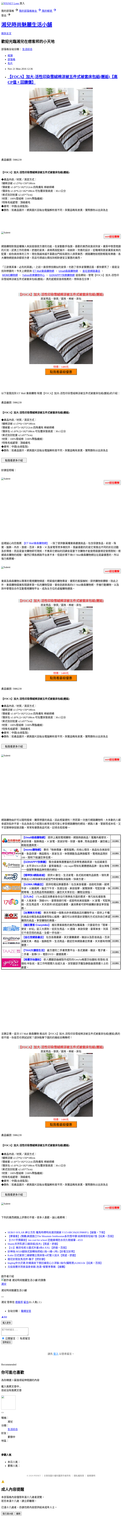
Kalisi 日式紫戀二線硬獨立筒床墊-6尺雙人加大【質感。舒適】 (42, 1255)
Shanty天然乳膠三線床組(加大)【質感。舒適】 (33, 1244)
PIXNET (37, 1475)
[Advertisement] (61, 512)
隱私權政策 (79, 1475)
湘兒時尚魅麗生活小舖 (26, 25)
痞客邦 (19, 1302)
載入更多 (7, 1323)
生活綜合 (27, 49)
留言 (26, 1302)
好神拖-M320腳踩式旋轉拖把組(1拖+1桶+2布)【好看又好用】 (42, 1251)
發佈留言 (7, 1342)
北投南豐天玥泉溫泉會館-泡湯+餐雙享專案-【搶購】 (37, 1266)
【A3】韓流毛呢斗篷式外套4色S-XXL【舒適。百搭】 (38, 1247)
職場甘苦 (26, 1311)
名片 (10, 63)
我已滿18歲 (8, 1514)
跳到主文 (6, 33)
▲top (4, 1316)
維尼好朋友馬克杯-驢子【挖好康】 (27, 1259)
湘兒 (3, 1284)
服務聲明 (91, 1475)
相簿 (10, 55)
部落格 (11, 59)
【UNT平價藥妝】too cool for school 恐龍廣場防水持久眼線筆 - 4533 (45, 1240)
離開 (18, 1514)
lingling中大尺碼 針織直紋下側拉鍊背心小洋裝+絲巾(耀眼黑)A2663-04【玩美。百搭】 (55, 1263)
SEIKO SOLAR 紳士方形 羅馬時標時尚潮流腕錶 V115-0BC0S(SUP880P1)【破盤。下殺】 (57, 1232)
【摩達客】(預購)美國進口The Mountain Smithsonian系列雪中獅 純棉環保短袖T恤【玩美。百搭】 (61, 1236)
